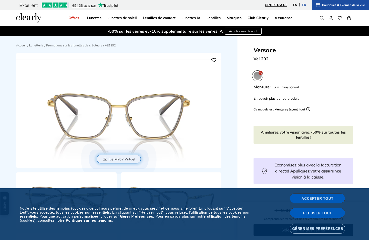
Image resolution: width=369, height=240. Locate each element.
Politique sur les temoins (89, 220)
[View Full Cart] (349, 18)
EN (295, 5)
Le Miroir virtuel (122, 159)
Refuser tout (317, 212)
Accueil (21, 45)
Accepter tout (317, 198)
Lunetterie (36, 45)
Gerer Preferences (136, 216)
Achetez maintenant (243, 31)
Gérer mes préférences (317, 228)
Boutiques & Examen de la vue (343, 5)
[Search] (322, 18)
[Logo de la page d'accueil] (28, 18)
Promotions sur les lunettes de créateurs (74, 45)
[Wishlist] (340, 18)
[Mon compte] (331, 18)
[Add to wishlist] (213, 60)
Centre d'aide (276, 5)
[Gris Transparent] (258, 76)
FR (304, 5)
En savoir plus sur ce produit (276, 98)
